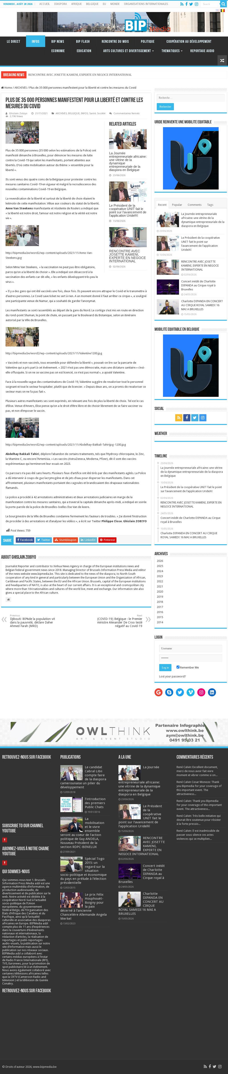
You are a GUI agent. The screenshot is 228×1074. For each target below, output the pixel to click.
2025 (160, 566)
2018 (160, 601)
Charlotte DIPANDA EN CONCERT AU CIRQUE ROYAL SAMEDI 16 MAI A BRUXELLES (202, 305)
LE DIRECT (13, 42)
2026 (160, 560)
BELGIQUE (92, 4)
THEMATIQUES (171, 51)
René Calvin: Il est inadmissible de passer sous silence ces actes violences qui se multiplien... (198, 834)
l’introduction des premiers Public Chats (95, 803)
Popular (177, 204)
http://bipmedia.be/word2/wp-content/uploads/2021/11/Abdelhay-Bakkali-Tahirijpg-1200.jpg (66, 444)
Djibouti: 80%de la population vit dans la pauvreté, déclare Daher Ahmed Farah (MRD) (32, 621)
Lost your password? (172, 676)
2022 (160, 581)
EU (104, 4)
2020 (160, 591)
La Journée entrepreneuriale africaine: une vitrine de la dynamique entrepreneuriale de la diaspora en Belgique (128, 161)
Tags (210, 204)
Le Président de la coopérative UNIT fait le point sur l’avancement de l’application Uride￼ (127, 210)
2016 (160, 612)
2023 (160, 576)
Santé (92, 113)
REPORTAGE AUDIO (202, 51)
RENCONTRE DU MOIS (115, 42)
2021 (160, 586)
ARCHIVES (20, 87)
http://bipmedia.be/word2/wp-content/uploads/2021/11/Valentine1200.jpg (54, 353)
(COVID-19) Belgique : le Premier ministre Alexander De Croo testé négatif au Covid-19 (119, 621)
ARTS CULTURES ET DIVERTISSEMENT (127, 51)
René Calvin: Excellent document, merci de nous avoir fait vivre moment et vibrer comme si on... (197, 771)
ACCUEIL (44, 4)
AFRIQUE (76, 4)
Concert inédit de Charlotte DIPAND (50, 74)
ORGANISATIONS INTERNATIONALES (146, 4)
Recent (162, 204)
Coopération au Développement (189, 42)
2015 (160, 617)
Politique (148, 42)
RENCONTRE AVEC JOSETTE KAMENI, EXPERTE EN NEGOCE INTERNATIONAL (127, 256)
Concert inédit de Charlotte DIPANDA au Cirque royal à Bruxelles (198, 285)
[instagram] (196, 4)
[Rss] (182, 4)
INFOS (35, 42)
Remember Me (189, 667)
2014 (160, 622)
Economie (58, 51)
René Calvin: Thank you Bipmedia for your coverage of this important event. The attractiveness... (199, 805)
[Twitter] (191, 4)
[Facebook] (186, 4)
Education (84, 51)
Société (101, 113)
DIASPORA (60, 4)
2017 (160, 607)
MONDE (115, 4)
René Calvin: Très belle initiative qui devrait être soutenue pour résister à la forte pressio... (199, 819)
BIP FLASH (83, 42)
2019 (160, 596)
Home (8, 87)
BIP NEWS (57, 42)
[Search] (223, 4)
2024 (160, 571)
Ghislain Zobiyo (18, 113)
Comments (195, 204)
